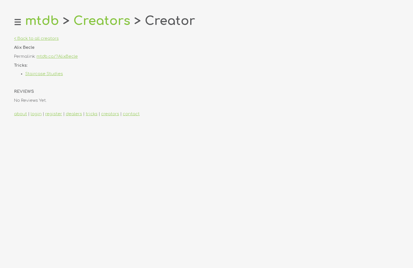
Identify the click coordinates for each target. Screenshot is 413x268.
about (20, 114)
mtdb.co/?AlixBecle (57, 56)
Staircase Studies (44, 73)
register (53, 114)
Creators (101, 21)
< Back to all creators (36, 38)
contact (131, 114)
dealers (74, 114)
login (36, 114)
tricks (91, 114)
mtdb (42, 21)
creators (110, 114)
